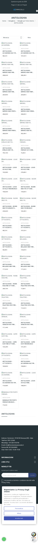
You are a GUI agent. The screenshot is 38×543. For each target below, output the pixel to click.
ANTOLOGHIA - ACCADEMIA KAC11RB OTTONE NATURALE (10, 52)
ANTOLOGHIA (8, 414)
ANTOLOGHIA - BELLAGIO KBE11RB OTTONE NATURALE (27, 246)
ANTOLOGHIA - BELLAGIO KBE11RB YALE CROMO (27, 265)
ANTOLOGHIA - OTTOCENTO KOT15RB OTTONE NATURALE (9, 362)
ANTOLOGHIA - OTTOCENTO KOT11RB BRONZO (27, 226)
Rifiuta (19, 513)
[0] (35, 10)
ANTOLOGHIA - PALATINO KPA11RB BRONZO (9, 304)
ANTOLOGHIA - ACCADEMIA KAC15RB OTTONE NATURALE (28, 362)
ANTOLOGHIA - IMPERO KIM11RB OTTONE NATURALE (9, 91)
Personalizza (19, 508)
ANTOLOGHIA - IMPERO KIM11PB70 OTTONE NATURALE (9, 110)
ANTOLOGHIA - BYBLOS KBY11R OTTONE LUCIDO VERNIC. (8, 149)
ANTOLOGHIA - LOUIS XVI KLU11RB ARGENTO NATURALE (28, 168)
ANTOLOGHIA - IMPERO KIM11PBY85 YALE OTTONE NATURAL (9, 129)
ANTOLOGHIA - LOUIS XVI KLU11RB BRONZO (10, 188)
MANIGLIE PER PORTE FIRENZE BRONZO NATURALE (10, 401)
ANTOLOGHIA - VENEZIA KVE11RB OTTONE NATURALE (9, 323)
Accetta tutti (19, 518)
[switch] (33, 540)
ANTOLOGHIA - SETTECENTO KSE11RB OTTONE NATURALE (9, 246)
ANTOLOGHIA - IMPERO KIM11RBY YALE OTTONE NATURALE (27, 91)
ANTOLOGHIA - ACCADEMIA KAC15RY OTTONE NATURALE (10, 382)
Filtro (29, 37)
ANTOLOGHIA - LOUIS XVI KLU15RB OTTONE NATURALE (28, 382)
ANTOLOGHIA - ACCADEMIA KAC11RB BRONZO (28, 52)
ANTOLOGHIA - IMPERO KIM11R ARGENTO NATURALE (28, 129)
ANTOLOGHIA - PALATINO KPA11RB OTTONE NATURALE (27, 285)
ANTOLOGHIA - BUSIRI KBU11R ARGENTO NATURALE (10, 207)
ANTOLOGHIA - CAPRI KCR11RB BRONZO (28, 343)
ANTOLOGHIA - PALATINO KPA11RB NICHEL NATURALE (27, 304)
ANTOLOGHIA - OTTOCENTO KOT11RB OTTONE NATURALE (9, 226)
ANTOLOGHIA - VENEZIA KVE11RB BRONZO (27, 323)
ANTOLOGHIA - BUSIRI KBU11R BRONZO (28, 207)
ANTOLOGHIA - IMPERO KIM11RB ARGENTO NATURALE (28, 71)
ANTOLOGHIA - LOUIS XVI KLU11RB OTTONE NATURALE (10, 168)
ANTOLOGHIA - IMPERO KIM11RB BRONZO (8, 71)
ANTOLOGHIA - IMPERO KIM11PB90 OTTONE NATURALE (27, 110)
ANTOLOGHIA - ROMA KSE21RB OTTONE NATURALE (10, 285)
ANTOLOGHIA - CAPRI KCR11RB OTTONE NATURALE (10, 343)
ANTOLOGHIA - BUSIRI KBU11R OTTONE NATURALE (28, 188)
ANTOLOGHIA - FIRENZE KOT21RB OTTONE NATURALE (27, 149)
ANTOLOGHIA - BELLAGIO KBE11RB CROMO (9, 265)
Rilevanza (12, 37)
